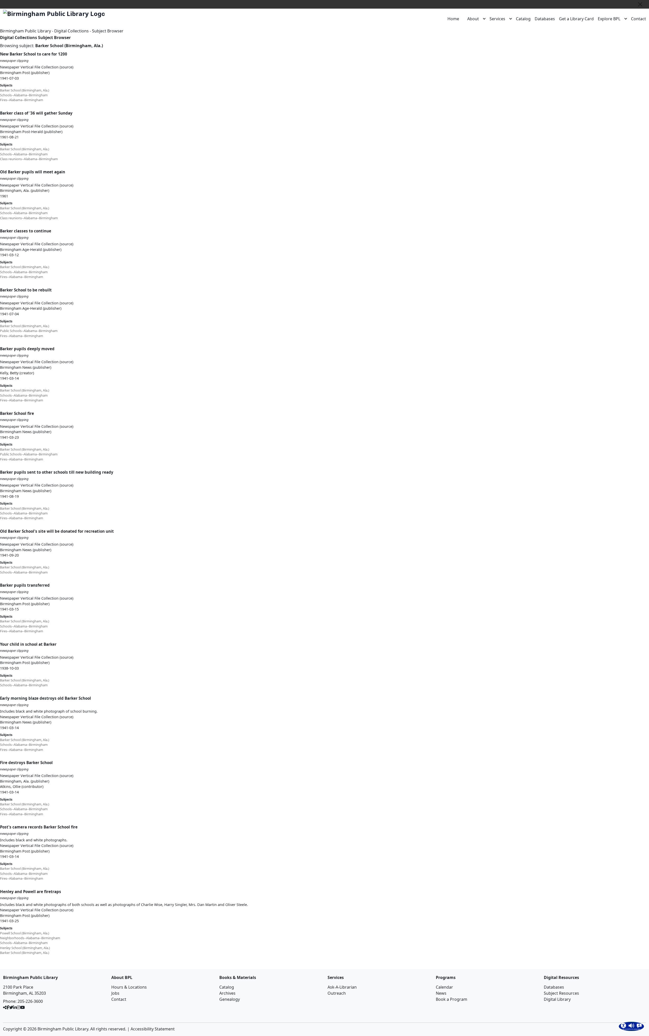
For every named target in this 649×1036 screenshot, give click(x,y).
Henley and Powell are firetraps (30, 891)
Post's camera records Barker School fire (39, 826)
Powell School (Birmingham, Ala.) (24, 933)
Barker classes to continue (25, 230)
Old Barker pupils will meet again (32, 171)
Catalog (523, 19)
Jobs (115, 993)
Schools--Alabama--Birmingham (24, 95)
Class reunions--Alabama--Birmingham (29, 159)
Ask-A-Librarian (342, 987)
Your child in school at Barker (28, 644)
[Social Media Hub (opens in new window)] (5, 1007)
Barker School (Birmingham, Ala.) (24, 90)
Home (453, 19)
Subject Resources (561, 993)
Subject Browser (107, 31)
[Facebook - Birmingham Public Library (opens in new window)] (8, 1007)
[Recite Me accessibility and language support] (631, 1026)
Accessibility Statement (153, 1029)
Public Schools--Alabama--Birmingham (29, 330)
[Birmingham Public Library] (53, 14)
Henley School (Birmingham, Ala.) (25, 948)
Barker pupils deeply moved (27, 348)
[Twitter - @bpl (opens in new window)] (11, 1007)
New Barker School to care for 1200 (33, 54)
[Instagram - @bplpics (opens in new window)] (18, 1007)
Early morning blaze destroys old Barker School (45, 698)
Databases (545, 19)
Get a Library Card (576, 19)
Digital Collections (71, 31)
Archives (227, 993)
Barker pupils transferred (25, 585)
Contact (638, 19)
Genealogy (229, 999)
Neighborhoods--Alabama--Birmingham (30, 938)
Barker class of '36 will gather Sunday (36, 113)
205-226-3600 (30, 1001)
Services (497, 19)
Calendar (444, 987)
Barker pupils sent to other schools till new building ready (56, 472)
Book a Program (451, 999)
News (441, 993)
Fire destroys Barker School (26, 762)
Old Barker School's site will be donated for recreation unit (57, 531)
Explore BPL (609, 19)
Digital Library (557, 999)
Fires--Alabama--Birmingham (21, 100)
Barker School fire (17, 413)
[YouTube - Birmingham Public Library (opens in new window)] (22, 1007)
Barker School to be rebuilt (26, 289)
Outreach (337, 993)
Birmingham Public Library (25, 31)
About (473, 19)
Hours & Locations (129, 987)
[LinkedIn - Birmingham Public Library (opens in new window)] (15, 1007)
